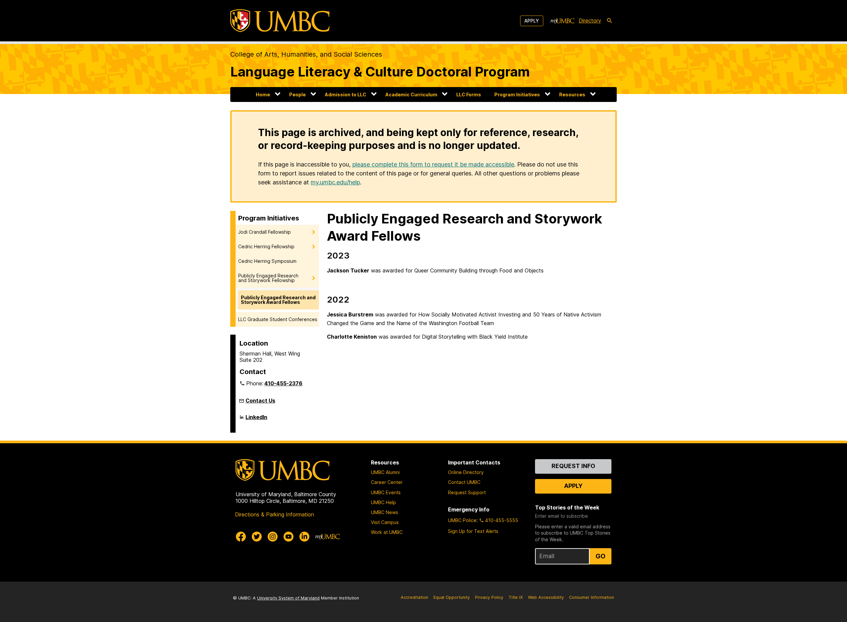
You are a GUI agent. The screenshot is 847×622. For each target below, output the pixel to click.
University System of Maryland (288, 598)
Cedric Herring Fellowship (266, 246)
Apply (531, 21)
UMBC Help (383, 502)
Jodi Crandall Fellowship (264, 232)
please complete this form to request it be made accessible (433, 164)
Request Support (467, 492)
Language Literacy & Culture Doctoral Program (380, 72)
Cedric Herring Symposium (267, 261)
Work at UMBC (387, 532)
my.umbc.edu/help (335, 182)
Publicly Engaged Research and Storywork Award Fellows (278, 300)
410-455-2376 (283, 383)
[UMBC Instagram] (272, 536)
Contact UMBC (464, 482)
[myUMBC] (562, 21)
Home (263, 94)
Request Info (573, 465)
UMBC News (384, 512)
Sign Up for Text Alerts (473, 531)
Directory (590, 20)
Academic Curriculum (411, 94)
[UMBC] (280, 20)
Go (600, 556)
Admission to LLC (345, 94)
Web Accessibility (546, 597)
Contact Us (260, 400)
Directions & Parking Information (274, 514)
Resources (572, 94)
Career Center (387, 482)
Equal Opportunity (451, 597)
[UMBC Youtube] (288, 536)
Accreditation (414, 597)
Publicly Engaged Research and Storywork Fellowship (268, 278)
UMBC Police (462, 520)
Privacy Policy (489, 597)
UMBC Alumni (385, 472)
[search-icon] (609, 21)
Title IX (516, 597)
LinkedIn (256, 419)
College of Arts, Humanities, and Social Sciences (306, 54)
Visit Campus (385, 522)
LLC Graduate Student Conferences (277, 319)
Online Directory (466, 472)
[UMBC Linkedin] (304, 536)
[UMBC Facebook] (241, 536)
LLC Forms (468, 94)
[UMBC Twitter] (256, 536)
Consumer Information (591, 597)
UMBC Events (386, 492)
